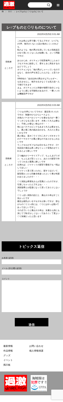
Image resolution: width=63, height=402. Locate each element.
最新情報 (8, 346)
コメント (6, 279)
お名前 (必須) (8, 258)
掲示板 (6, 364)
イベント (8, 360)
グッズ (6, 355)
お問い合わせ (36, 346)
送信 (32, 324)
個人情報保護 (36, 350)
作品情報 (8, 350)
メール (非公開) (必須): (12, 268)
